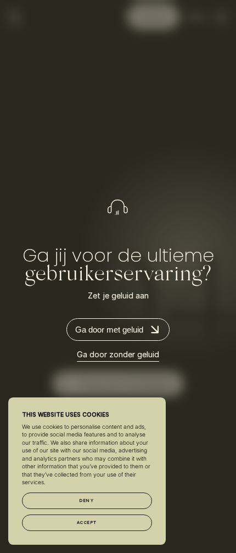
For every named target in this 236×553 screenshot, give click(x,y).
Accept (87, 522)
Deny (87, 500)
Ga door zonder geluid (118, 355)
